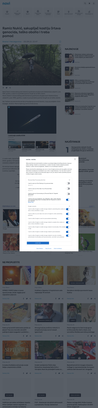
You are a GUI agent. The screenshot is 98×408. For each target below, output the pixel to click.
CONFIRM (38, 243)
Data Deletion (39, 248)
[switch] (68, 183)
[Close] (75, 159)
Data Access (48, 248)
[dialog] (49, 204)
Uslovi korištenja (58, 248)
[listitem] (49, 180)
